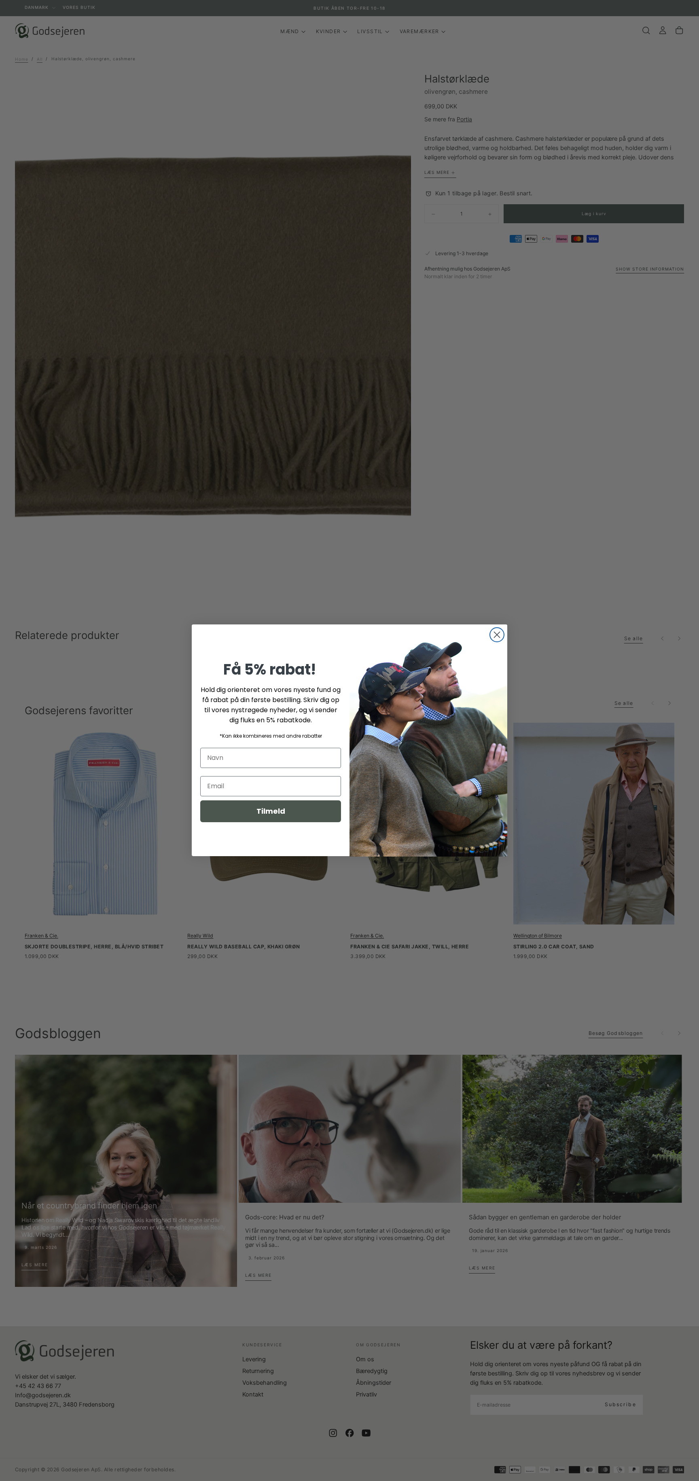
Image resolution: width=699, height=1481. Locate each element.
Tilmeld (270, 811)
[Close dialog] (497, 635)
